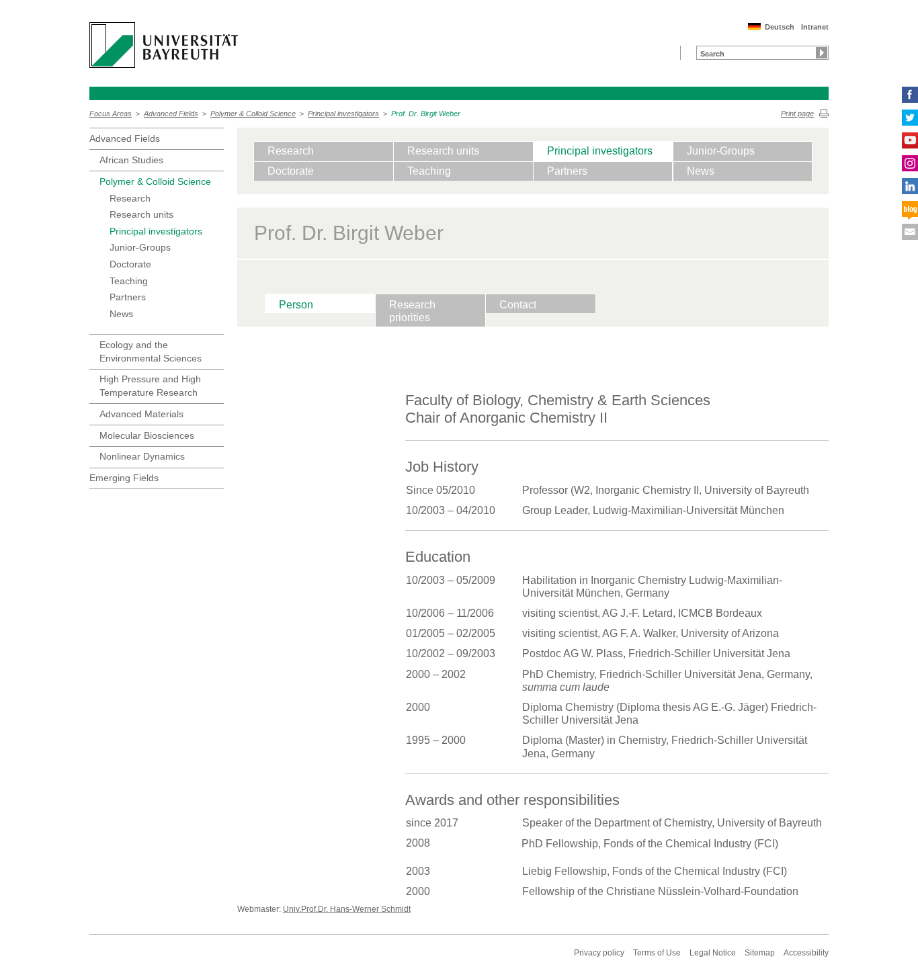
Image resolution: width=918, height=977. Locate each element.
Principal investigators (343, 114)
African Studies (131, 160)
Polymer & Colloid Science (253, 114)
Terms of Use (657, 953)
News (121, 313)
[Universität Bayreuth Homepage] (163, 45)
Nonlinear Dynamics (142, 456)
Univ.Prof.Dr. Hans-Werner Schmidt (347, 909)
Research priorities (412, 311)
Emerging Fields (124, 477)
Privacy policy (599, 953)
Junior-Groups (140, 247)
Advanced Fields (171, 114)
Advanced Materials (141, 414)
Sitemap (760, 953)
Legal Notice (713, 953)
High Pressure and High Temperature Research (150, 386)
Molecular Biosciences (146, 435)
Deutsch (779, 27)
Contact (517, 304)
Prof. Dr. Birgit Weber (425, 114)
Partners (128, 297)
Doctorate (130, 264)
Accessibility (806, 953)
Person (296, 304)
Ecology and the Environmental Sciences (150, 351)
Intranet (815, 27)
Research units (141, 214)
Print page (797, 114)
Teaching (129, 280)
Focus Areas (110, 114)
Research (130, 198)
